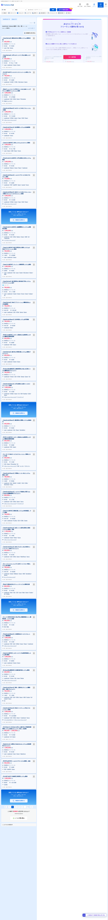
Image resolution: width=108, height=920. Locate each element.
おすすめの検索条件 (8, 824)
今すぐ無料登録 (72, 57)
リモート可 (6, 285)
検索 (53, 9)
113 (28, 807)
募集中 (5, 13)
